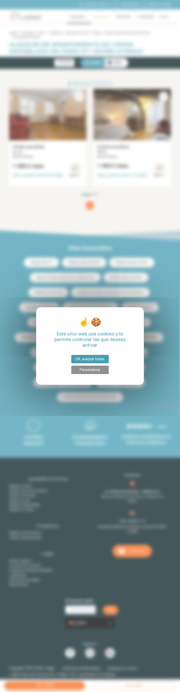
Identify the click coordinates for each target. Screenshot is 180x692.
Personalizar (89, 370)
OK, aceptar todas (90, 359)
